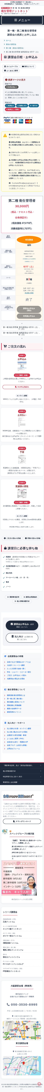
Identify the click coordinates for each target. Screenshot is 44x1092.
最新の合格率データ (14, 708)
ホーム (8, 40)
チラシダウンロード (23, 821)
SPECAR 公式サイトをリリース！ (24, 852)
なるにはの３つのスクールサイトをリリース (27, 857)
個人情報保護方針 (23, 601)
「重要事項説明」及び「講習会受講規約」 (18, 765)
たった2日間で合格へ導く (16, 669)
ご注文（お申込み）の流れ (16, 675)
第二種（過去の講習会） (15, 48)
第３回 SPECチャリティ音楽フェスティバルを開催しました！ (27, 848)
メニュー (23, 20)
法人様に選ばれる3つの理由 (17, 732)
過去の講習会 (11, 44)
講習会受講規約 (31, 597)
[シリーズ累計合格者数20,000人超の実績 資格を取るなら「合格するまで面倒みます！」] (18, 796)
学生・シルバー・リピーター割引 (19, 672)
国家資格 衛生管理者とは (16, 695)
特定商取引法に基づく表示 (12, 776)
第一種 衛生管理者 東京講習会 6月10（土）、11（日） (22, 328)
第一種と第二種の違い (15, 699)
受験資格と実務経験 (14, 705)
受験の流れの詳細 (33, 538)
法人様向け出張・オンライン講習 (19, 728)
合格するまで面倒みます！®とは (19, 662)
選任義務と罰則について (16, 702)
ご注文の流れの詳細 (13, 538)
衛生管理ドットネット (15, 11)
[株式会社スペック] (5, 832)
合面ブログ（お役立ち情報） (17, 745)
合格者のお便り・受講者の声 (17, 742)
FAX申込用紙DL (23, 387)
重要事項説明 (14, 597)
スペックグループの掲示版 (22, 833)
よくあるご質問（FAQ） (16, 738)
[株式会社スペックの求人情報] (22, 878)
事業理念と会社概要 (10, 782)
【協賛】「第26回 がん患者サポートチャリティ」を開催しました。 (27, 841)
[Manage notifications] (39, 1084)
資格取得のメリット (14, 712)
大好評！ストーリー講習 (16, 665)
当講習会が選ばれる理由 (16, 679)
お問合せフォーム (13, 749)
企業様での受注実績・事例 (16, 735)
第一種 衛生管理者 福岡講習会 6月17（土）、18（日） (22, 334)
